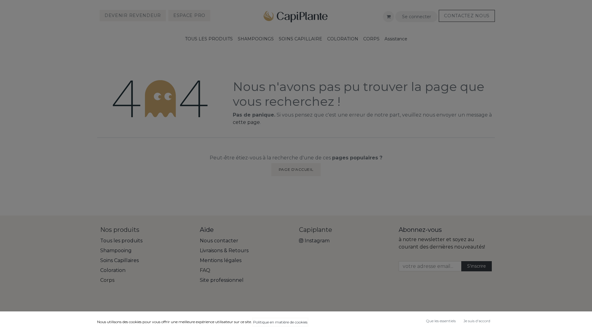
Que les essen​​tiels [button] (441, 321)
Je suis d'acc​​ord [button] (476, 321)
